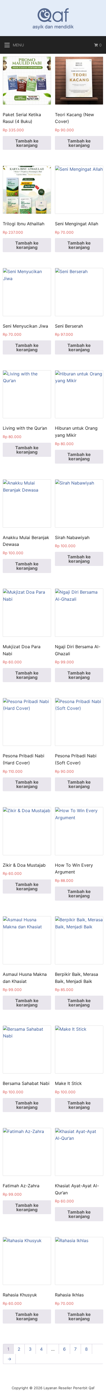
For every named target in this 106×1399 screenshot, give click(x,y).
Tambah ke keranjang (27, 143)
